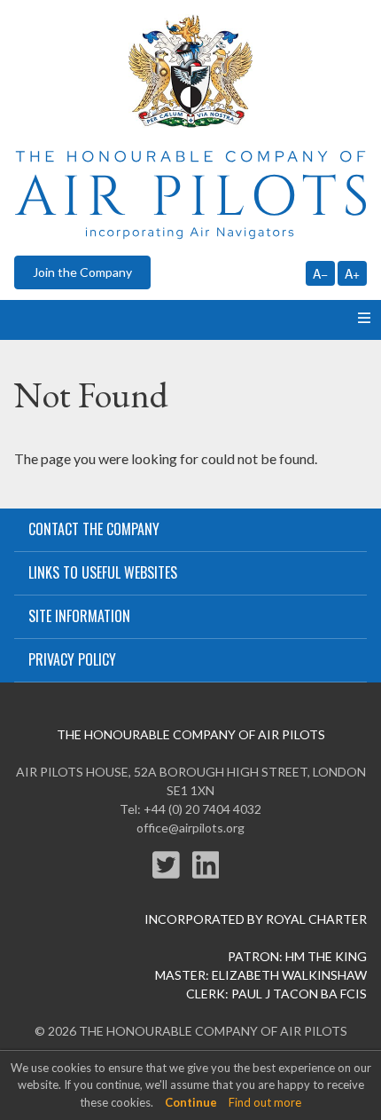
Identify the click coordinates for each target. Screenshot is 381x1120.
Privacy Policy (72, 659)
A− (320, 273)
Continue (191, 1102)
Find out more (265, 1102)
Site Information (79, 616)
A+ (352, 273)
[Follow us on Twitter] (171, 875)
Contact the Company (93, 529)
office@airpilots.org (190, 827)
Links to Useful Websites (102, 572)
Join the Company (82, 272)
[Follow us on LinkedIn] (210, 875)
